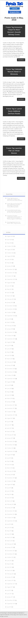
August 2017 (10, 418)
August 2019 (10, 342)
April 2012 (9, 567)
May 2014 (9, 531)
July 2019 (9, 345)
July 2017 (9, 421)
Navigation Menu (14, 12)
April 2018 (9, 395)
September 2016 (11, 451)
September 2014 (11, 521)
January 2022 (10, 266)
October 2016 (10, 448)
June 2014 (9, 527)
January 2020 (10, 329)
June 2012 (9, 560)
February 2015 (10, 504)
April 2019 (9, 355)
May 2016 (9, 461)
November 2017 (11, 408)
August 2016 (10, 454)
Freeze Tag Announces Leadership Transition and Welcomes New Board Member (14, 199)
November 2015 (11, 478)
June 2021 (9, 286)
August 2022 (10, 256)
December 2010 (11, 600)
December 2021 (11, 269)
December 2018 (11, 368)
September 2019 (11, 339)
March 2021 (10, 296)
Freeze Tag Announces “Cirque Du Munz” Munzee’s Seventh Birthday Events (14, 30)
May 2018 (9, 392)
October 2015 (10, 481)
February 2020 (10, 325)
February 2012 (10, 574)
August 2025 (10, 236)
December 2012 (11, 550)
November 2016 (11, 445)
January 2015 (10, 507)
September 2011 (11, 584)
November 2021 (11, 272)
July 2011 (9, 590)
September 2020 (11, 315)
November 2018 (11, 372)
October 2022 (10, 253)
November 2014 (11, 514)
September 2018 (11, 378)
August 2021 (10, 282)
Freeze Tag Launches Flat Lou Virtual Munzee (14, 150)
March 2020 (10, 322)
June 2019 (9, 349)
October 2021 (10, 276)
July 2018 (9, 385)
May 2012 (9, 564)
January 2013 (10, 547)
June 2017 (9, 425)
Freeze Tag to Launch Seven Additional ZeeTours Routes (14, 111)
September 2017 (11, 415)
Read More (21, 60)
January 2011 (10, 597)
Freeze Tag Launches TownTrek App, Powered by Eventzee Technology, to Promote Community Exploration (14, 205)
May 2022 (9, 263)
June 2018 (9, 388)
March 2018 (10, 398)
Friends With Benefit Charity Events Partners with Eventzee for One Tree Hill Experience (14, 211)
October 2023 (10, 246)
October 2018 (10, 375)
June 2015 (9, 491)
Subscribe (14, 8)
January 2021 (10, 302)
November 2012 (11, 554)
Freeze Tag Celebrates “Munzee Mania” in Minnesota (14, 71)
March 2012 (10, 570)
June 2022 (9, 259)
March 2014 (10, 537)
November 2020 (11, 309)
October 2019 (10, 335)
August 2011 (10, 587)
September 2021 (11, 279)
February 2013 (10, 544)
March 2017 (10, 431)
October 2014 (10, 517)
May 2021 (9, 289)
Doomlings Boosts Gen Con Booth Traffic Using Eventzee (14, 222)
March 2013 (10, 540)
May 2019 (9, 352)
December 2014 (11, 511)
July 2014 (9, 524)
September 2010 (11, 603)
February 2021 (10, 299)
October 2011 (10, 580)
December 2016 (11, 441)
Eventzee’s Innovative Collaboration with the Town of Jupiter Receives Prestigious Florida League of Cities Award (14, 217)
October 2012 (10, 557)
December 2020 (11, 306)
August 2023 (10, 249)
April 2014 (9, 534)
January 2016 (10, 474)
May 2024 (9, 243)
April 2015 (9, 497)
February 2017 (10, 435)
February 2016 (10, 471)
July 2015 (9, 488)
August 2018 (10, 382)
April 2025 (9, 239)
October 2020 (10, 312)
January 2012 (10, 577)
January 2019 (10, 365)
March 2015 (10, 501)
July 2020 (9, 319)
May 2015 (9, 494)
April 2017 (9, 428)
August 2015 (10, 484)
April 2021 (9, 292)
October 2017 (10, 411)
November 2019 (11, 332)
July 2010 (9, 607)
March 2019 (10, 358)
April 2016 (9, 464)
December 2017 (11, 405)
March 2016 (10, 468)
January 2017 (10, 438)
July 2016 (9, 458)
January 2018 (10, 402)
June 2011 (9, 593)
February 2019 (10, 362)
